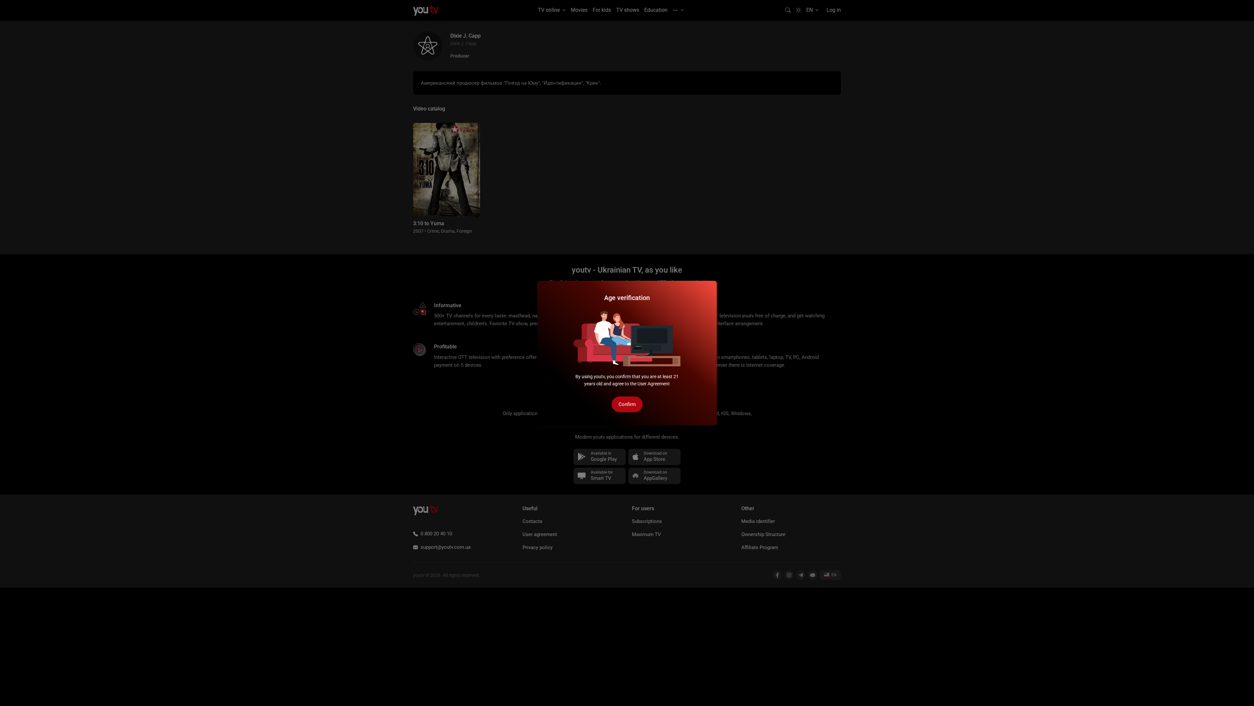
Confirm (627, 404)
